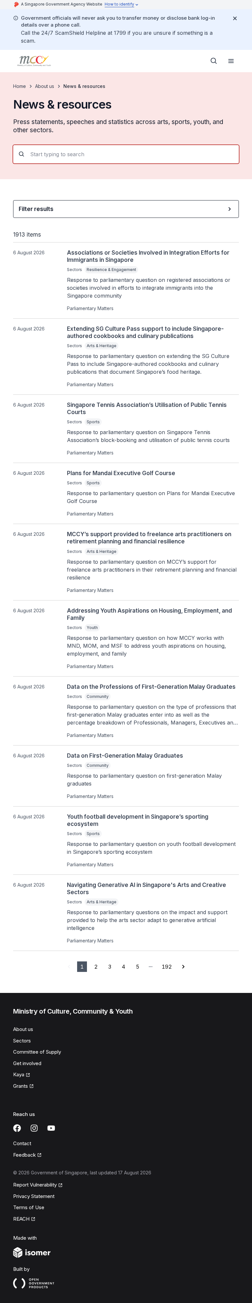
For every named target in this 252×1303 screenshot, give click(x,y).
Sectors (22, 1041)
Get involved (27, 1063)
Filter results (36, 209)
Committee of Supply (37, 1052)
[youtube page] (51, 1128)
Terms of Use (28, 1207)
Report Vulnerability (35, 1185)
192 (167, 966)
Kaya (18, 1074)
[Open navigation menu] (231, 61)
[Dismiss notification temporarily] (235, 18)
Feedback (24, 1155)
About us (44, 86)
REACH (21, 1219)
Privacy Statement (33, 1196)
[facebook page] (17, 1128)
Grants (20, 1086)
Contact (22, 1143)
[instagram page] (34, 1128)
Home (19, 86)
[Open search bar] (214, 61)
